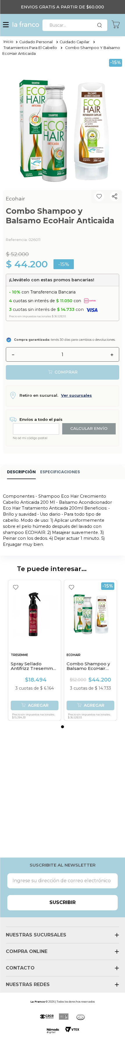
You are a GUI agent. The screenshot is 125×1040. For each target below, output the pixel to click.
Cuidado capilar (75, 42)
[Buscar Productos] (100, 25)
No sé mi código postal (30, 438)
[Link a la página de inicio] (8, 42)
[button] (6, 25)
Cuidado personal (36, 42)
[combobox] (74, 25)
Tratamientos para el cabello (30, 48)
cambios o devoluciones (97, 340)
